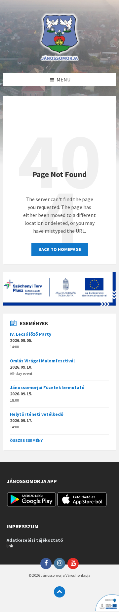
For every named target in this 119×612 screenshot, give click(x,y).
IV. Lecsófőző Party (30, 334)
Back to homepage (59, 249)
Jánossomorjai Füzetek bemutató (47, 387)
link (10, 546)
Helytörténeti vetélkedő (36, 414)
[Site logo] (59, 60)
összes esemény (26, 440)
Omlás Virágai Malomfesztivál (42, 361)
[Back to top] (59, 591)
